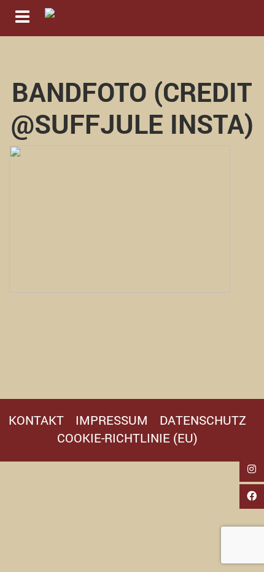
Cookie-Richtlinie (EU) (127, 438)
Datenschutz (203, 420)
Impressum (112, 420)
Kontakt (36, 420)
